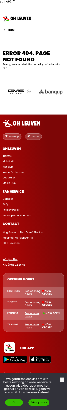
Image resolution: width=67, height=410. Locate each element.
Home (12, 30)
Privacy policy (39, 402)
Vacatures (9, 177)
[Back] (4, 30)
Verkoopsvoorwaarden (17, 215)
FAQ (5, 204)
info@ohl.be (10, 259)
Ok (14, 402)
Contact (8, 199)
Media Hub (9, 183)
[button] (58, 18)
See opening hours (32, 292)
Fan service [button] (13, 191)
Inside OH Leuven (13, 172)
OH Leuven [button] (12, 149)
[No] (62, 379)
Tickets (7, 156)
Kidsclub (8, 167)
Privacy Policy (11, 210)
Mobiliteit (8, 161)
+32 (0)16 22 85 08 (14, 264)
